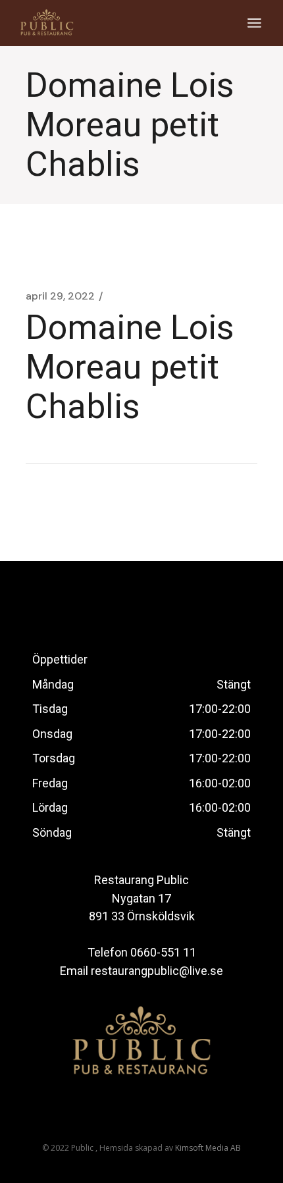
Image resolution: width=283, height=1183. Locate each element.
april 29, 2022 (60, 296)
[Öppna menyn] (254, 23)
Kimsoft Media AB (208, 1147)
